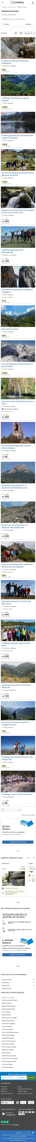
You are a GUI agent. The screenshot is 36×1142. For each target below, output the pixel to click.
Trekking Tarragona (7, 988)
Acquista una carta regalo (17, 954)
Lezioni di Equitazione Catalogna (10, 1032)
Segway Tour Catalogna (8, 1050)
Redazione (4, 1091)
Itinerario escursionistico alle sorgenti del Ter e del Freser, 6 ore (18, 211)
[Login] (33, 3)
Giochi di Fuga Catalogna (8, 1020)
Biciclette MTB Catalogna (8, 1035)
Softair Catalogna (6, 1052)
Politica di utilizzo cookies (25, 1093)
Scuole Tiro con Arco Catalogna (10, 1058)
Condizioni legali (22, 1091)
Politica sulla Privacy (7, 1093)
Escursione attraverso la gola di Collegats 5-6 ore (15, 723)
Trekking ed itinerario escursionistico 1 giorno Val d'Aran (17, 136)
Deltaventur (5, 863)
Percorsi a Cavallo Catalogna (9, 1047)
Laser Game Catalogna (7, 1029)
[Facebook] (28, 1133)
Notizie (20, 1086)
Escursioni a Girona (10, 329)
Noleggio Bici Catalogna (8, 1038)
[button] (33, 858)
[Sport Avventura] (17, 2)
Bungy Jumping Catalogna (8, 1009)
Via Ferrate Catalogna (7, 1064)
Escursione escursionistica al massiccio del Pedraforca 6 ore (15, 486)
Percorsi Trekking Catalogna (9, 1061)
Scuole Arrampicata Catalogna (9, 1000)
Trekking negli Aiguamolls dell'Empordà (13, 251)
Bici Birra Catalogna (7, 1003)
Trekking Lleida (5, 985)
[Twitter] (33, 1133)
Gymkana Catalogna (7, 1026)
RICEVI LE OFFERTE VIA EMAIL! (17, 1074)
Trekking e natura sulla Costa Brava (17, 794)
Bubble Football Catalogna (8, 1006)
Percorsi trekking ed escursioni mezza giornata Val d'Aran (18, 174)
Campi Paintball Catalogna (8, 1041)
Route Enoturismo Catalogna (9, 1017)
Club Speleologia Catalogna (9, 1055)
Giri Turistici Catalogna (7, 1067)
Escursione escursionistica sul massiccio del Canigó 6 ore (14, 526)
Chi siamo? (4, 1086)
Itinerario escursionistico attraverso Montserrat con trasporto (17, 565)
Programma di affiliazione (25, 1089)
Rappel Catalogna (6, 1015)
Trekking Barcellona (7, 979)
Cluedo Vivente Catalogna (8, 1023)
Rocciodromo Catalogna (8, 1044)
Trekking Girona (6, 982)
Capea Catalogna (6, 1012)
